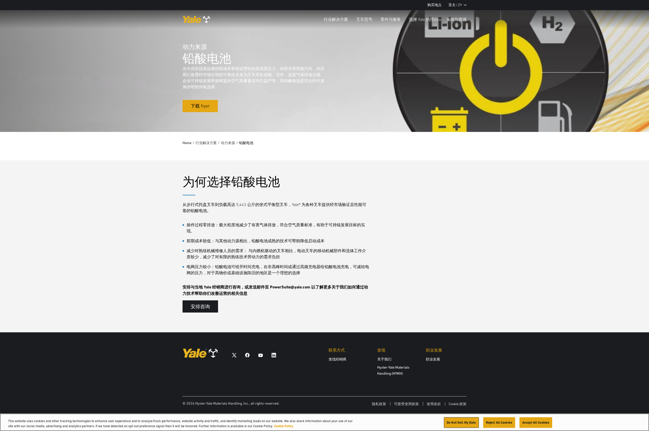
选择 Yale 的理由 (423, 19)
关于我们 (384, 359)
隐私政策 (379, 404)
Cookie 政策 (457, 404)
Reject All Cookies (499, 422)
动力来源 (228, 143)
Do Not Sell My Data (461, 422)
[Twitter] (234, 355)
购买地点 (434, 5)
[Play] (633, 116)
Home (187, 143)
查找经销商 (337, 359)
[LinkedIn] (274, 355)
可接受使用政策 (406, 404)
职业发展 (433, 359)
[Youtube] (261, 355)
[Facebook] (247, 355)
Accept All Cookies (535, 422)
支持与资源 (456, 19)
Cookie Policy (283, 426)
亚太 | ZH (455, 5)
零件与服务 (391, 19)
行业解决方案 (336, 19)
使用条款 (434, 404)
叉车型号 (364, 19)
